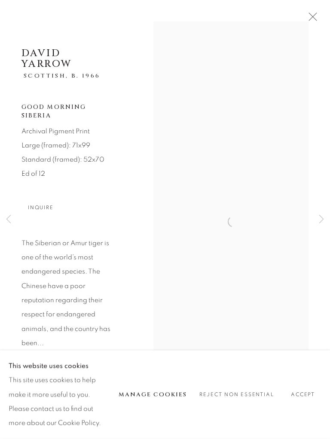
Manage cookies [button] (153, 394)
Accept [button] (303, 395)
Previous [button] (8, 219)
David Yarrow (46, 58)
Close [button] (310, 19)
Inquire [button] (40, 207)
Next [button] (321, 219)
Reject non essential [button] (236, 395)
